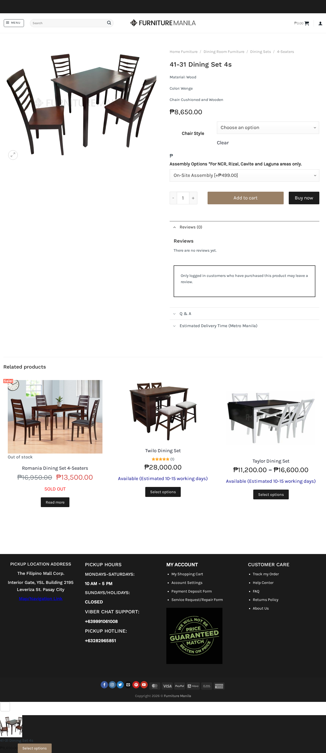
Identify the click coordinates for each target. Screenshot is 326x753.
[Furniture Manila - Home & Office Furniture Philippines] (163, 23)
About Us (261, 608)
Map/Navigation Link (41, 598)
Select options (163, 492)
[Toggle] (174, 227)
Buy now (304, 198)
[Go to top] (5, 706)
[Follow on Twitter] (120, 684)
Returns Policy (265, 599)
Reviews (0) (191, 227)
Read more (55, 502)
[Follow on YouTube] (144, 684)
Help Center (263, 582)
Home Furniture (184, 51)
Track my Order (266, 574)
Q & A (185, 313)
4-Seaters (285, 51)
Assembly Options (236, 163)
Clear (223, 143)
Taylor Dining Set (271, 461)
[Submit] (109, 23)
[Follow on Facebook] (104, 684)
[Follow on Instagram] (112, 684)
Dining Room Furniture (224, 51)
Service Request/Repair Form (197, 599)
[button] (14, 23)
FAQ (256, 591)
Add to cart (245, 198)
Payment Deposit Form (191, 591)
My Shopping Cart (187, 574)
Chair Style (193, 133)
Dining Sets (260, 51)
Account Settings (186, 582)
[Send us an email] (128, 684)
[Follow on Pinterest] (136, 684)
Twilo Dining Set (163, 451)
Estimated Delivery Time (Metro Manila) (218, 325)
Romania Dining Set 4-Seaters (55, 468)
